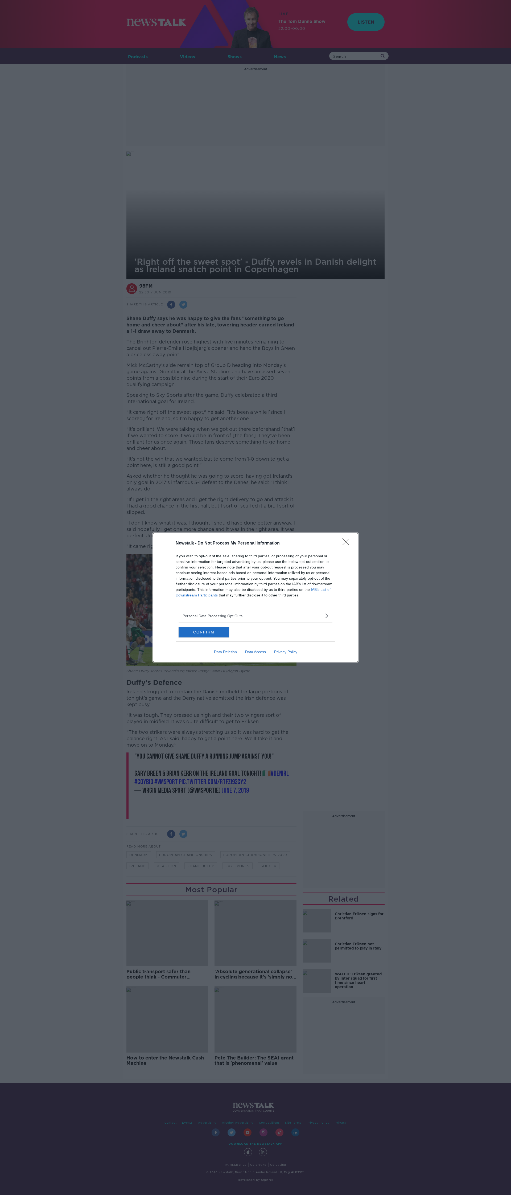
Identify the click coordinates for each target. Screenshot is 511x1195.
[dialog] (255, 597)
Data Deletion (225, 652)
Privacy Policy (285, 652)
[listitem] (255, 616)
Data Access (255, 652)
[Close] (348, 543)
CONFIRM (204, 632)
